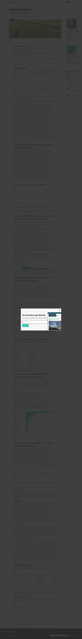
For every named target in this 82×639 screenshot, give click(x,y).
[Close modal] (59, 310)
